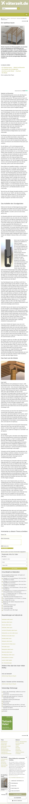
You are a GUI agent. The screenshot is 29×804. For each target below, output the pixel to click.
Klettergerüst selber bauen (7, 649)
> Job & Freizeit (13, 18)
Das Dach (18, 71)
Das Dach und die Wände (8, 71)
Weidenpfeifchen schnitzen (7, 657)
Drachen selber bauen (6, 624)
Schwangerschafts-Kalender (6, 753)
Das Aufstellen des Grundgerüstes (10, 69)
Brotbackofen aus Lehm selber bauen (10, 633)
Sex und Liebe (3, 763)
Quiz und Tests (3, 747)
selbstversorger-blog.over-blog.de (9, 675)
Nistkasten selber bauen (7, 641)
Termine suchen (4, 743)
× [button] (26, 757)
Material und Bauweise (19, 67)
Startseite (4, 18)
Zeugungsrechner (4, 752)
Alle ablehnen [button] (17, 797)
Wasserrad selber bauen (7, 652)
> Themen (8, 18)
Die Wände (4, 72)
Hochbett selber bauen (6, 638)
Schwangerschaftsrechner (6, 750)
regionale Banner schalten (6, 746)
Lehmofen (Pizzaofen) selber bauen (9, 630)
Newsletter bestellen (4, 749)
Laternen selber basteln (7, 660)
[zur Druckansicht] (25, 21)
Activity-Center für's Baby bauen (8, 643)
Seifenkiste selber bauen (7, 627)
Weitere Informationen (13, 775)
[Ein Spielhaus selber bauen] (7, 783)
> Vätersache (18, 18)
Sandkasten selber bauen (7, 619)
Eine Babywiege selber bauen (8, 654)
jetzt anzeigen (14, 568)
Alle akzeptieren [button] (17, 794)
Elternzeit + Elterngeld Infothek (21, 741)
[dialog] (17, 779)
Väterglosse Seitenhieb (20, 752)
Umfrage (17, 746)
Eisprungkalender (4, 741)
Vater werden (3, 762)
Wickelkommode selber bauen (8, 635)
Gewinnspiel (18, 749)
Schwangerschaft (4, 759)
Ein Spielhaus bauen (7, 67)
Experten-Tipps (4, 744)
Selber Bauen (3, 766)
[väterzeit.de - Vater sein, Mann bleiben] (14, 3)
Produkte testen (18, 750)
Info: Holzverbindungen (7, 662)
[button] (17, 777)
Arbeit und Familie (4, 765)
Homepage (3, 794)
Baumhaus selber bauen (7, 622)
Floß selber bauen (6, 646)
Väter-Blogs (18, 747)
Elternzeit (2, 760)
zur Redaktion (18, 753)
